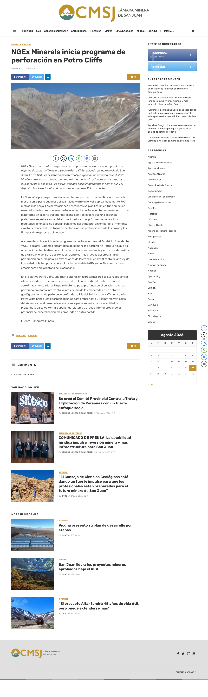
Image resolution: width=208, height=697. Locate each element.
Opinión (141, 31)
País (38, 31)
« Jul (150, 384)
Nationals (153, 248)
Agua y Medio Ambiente (160, 162)
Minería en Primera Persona (162, 231)
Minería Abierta (155, 225)
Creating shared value (159, 202)
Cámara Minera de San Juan (77, 413)
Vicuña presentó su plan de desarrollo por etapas (95, 527)
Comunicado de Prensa (70, 433)
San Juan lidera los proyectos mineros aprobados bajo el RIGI (92, 566)
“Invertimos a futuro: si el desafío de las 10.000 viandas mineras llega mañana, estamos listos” (172, 139)
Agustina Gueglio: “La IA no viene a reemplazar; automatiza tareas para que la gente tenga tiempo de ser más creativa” (172, 128)
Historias (95, 31)
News (151, 253)
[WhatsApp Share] (79, 158)
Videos (108, 31)
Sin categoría (155, 316)
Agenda (153, 31)
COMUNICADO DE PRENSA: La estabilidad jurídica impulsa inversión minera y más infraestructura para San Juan (95, 442)
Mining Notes (154, 236)
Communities (154, 179)
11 (158, 361)
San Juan (27, 31)
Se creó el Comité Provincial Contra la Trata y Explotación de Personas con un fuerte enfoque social (98, 403)
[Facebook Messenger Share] (87, 158)
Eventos (152, 208)
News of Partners (157, 265)
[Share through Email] (95, 158)
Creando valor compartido (73, 394)
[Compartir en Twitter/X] (63, 158)
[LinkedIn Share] (71, 158)
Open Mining (154, 276)
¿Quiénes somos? (185, 672)
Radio (151, 299)
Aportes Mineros (156, 168)
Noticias (26, 44)
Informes (16, 44)
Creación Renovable (56, 31)
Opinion (152, 287)
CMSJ (17, 69)
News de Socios (124, 31)
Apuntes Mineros (156, 174)
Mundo (151, 242)
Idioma (168, 31)
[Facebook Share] (56, 158)
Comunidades (79, 31)
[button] (204, 370)
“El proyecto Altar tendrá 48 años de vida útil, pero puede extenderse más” (99, 606)
